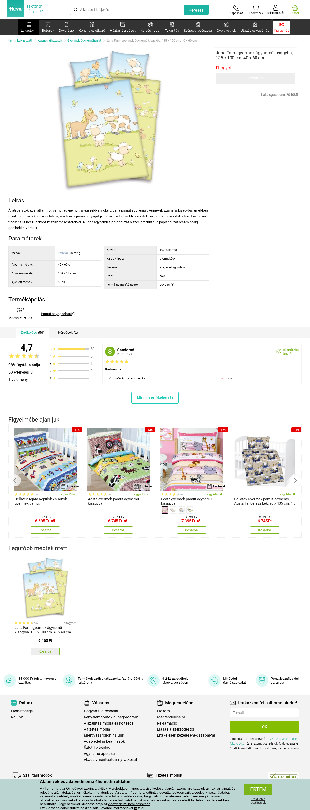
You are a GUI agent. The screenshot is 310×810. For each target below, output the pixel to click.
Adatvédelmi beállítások (104, 741)
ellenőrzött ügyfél (291, 351)
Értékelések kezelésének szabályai (186, 735)
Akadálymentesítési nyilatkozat (110, 759)
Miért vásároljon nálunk (104, 735)
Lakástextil (24, 40)
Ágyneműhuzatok (50, 40)
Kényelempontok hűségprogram (111, 717)
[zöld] (190, 510)
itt (135, 808)
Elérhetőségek (23, 711)
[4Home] (11, 41)
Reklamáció (167, 723)
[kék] (181, 510)
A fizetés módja (97, 729)
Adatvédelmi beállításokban (129, 804)
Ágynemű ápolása (99, 753)
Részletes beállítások (258, 800)
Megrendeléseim (171, 717)
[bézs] (173, 510)
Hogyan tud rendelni (101, 711)
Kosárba (255, 78)
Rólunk (17, 717)
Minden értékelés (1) (155, 397)
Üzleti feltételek (97, 747)
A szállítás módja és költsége (108, 723)
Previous (15, 480)
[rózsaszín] (164, 510)
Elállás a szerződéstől (175, 729)
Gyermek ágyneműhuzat (84, 40)
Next (295, 480)
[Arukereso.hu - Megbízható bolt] (283, 776)
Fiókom (163, 711)
